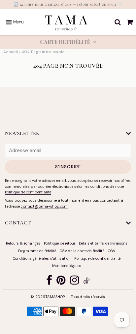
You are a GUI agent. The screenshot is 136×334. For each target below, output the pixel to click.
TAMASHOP (55, 296)
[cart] (130, 22)
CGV (111, 251)
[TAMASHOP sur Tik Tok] (86, 282)
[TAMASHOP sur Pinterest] (61, 282)
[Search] (117, 22)
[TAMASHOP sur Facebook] (49, 282)
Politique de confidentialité (28, 192)
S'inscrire (68, 167)
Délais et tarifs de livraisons (103, 243)
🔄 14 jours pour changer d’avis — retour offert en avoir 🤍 (68, 4)
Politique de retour (59, 243)
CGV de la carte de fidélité (82, 251)
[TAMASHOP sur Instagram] (74, 282)
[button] (68, 42)
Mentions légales (66, 265)
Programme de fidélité (37, 251)
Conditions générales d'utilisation (42, 258)
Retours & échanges (23, 243)
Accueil (10, 51)
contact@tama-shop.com (44, 206)
